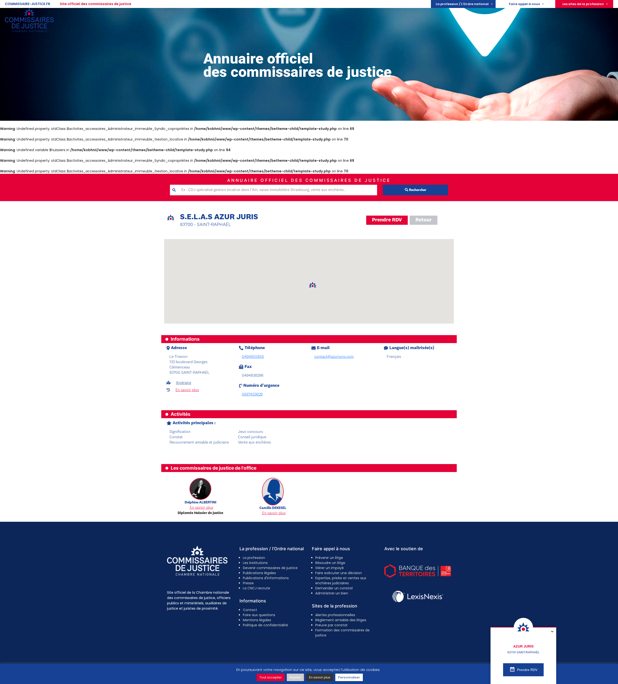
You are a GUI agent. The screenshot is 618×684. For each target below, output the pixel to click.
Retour (423, 220)
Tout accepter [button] (271, 677)
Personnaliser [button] (349, 677)
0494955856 (253, 357)
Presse (248, 583)
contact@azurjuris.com (334, 357)
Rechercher (417, 190)
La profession (254, 557)
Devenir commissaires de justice (270, 567)
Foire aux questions (259, 615)
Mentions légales (257, 620)
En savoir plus (187, 390)
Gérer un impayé (329, 567)
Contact (250, 609)
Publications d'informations (266, 578)
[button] (312, 285)
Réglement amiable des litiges (340, 620)
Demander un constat (334, 588)
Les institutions (255, 562)
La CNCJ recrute (256, 588)
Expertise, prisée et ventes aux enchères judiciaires (340, 580)
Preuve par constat (331, 625)
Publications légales (259, 573)
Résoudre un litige (330, 562)
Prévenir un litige (329, 557)
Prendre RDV (387, 220)
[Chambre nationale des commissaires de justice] (29, 30)
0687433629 (252, 394)
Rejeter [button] (295, 677)
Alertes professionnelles (335, 615)
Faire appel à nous (524, 4)
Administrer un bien (331, 593)
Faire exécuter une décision (338, 573)
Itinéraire (183, 383)
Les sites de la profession (583, 4)
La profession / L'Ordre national (462, 4)
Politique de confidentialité (265, 625)
